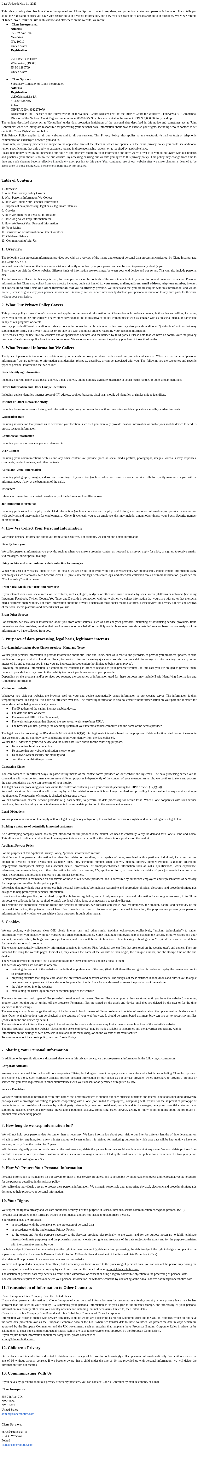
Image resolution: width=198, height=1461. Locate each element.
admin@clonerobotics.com (123, 1269)
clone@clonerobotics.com (17, 1444)
